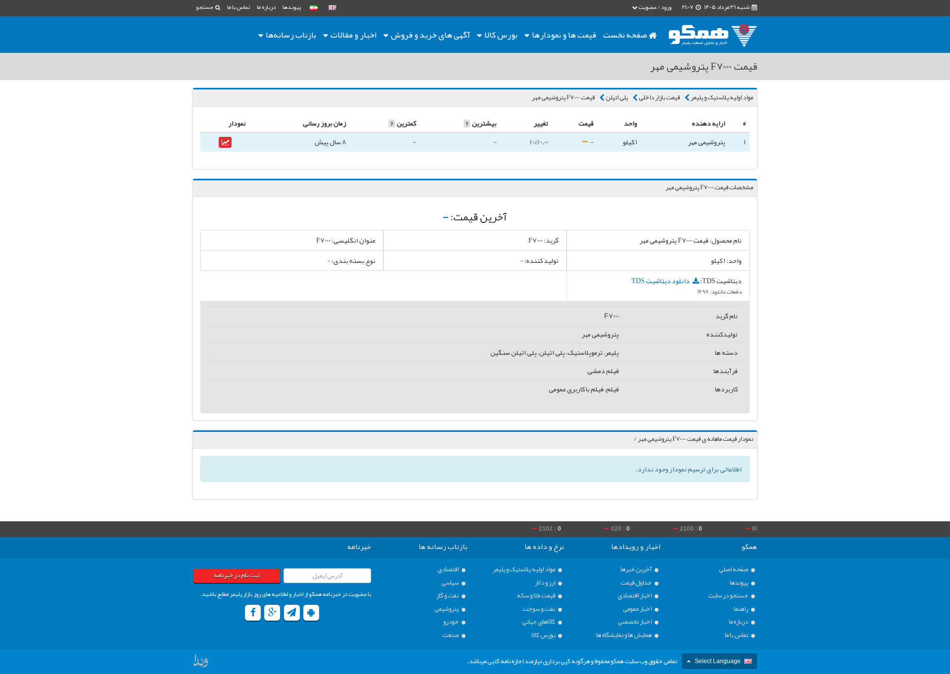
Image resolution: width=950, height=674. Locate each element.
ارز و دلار (545, 583)
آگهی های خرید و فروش (429, 34)
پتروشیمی (447, 609)
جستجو (205, 7)
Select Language (717, 661)
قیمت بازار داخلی (659, 97)
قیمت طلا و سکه (536, 596)
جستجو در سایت (728, 596)
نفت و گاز (448, 596)
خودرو (451, 622)
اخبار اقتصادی (635, 596)
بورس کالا (500, 34)
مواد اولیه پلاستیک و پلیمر (722, 97)
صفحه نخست (626, 34)
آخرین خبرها (636, 569)
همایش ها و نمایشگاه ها (624, 635)
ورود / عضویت (654, 7)
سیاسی (450, 583)
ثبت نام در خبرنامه (237, 575)
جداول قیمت (636, 583)
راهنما (741, 609)
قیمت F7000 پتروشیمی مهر (563, 97)
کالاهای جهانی (539, 622)
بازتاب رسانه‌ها (290, 34)
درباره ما (266, 7)
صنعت (451, 635)
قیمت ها (564, 34)
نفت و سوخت (539, 609)
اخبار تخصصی (635, 622)
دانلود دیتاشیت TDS (661, 281)
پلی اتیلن (617, 97)
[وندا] (201, 663)
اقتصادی (448, 569)
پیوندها (292, 7)
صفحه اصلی (734, 569)
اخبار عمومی (638, 609)
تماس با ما (238, 7)
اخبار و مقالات (353, 34)
